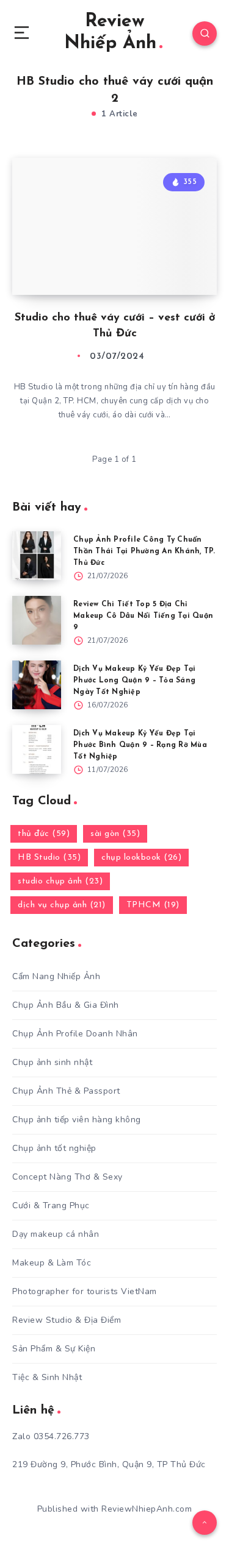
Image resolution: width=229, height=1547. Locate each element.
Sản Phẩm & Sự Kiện (53, 1348)
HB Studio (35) (49, 857)
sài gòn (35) (115, 833)
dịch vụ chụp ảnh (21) (62, 905)
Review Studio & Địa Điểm (66, 1320)
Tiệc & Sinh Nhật (47, 1377)
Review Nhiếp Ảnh (110, 32)
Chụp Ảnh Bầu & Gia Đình (65, 1005)
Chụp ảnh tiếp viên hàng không (76, 1119)
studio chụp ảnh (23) (60, 881)
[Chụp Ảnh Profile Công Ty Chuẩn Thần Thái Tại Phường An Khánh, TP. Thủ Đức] (36, 555)
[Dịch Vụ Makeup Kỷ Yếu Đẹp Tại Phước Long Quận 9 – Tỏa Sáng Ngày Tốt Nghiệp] (36, 684)
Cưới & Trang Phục (51, 1205)
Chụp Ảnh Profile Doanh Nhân (75, 1033)
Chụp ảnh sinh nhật (52, 1062)
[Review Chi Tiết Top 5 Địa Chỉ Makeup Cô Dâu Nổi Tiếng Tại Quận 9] (36, 620)
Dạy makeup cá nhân (55, 1234)
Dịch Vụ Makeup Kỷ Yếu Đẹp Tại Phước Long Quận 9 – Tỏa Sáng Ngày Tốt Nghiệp (134, 680)
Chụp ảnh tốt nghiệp (54, 1148)
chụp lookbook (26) (141, 857)
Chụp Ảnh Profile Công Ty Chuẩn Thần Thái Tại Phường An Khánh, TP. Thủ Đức (144, 551)
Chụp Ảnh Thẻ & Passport (66, 1091)
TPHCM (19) (153, 905)
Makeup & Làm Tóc (51, 1263)
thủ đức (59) (44, 833)
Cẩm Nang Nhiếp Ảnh (56, 976)
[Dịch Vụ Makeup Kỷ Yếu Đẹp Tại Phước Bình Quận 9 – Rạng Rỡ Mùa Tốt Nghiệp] (36, 749)
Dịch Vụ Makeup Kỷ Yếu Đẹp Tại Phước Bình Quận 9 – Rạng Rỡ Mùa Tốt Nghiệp (140, 745)
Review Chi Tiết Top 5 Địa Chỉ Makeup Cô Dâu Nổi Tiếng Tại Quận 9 (143, 616)
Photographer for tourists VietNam (84, 1291)
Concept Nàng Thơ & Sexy (67, 1177)
